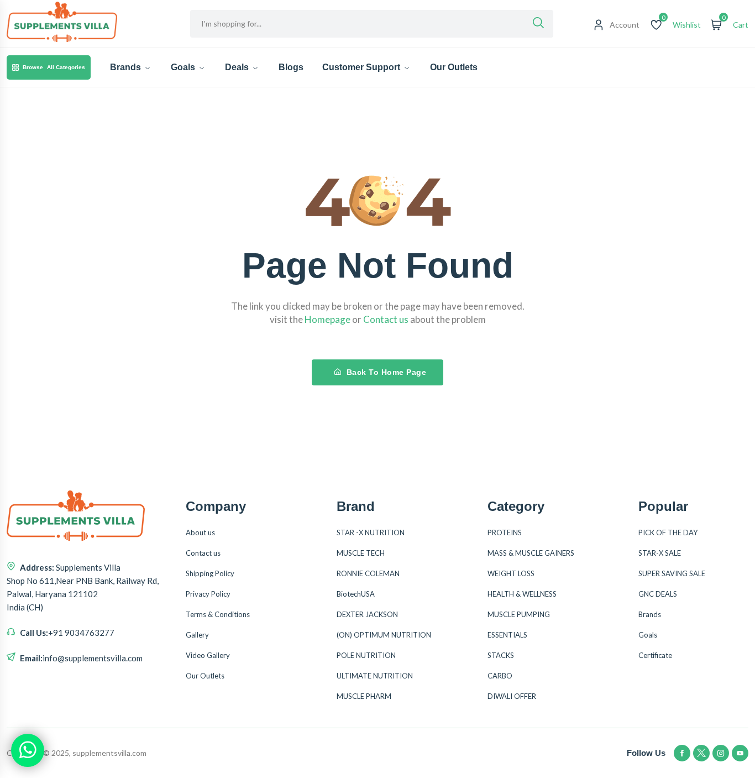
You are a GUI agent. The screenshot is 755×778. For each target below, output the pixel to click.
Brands (126, 67)
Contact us (203, 553)
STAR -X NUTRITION (371, 532)
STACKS (500, 655)
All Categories (54, 67)
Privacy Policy (208, 593)
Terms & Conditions (218, 614)
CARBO (499, 675)
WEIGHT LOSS (510, 573)
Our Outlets (454, 67)
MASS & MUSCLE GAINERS (530, 553)
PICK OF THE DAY (668, 532)
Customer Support (362, 67)
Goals (184, 67)
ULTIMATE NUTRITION (375, 675)
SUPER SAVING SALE (671, 573)
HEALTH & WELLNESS (522, 593)
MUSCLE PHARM (364, 696)
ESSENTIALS (507, 634)
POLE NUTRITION (366, 655)
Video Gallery (208, 655)
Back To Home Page (385, 372)
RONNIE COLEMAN (368, 573)
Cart (740, 24)
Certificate (655, 655)
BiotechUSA (356, 593)
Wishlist (687, 24)
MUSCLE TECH (361, 553)
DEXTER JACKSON (367, 614)
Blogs (291, 67)
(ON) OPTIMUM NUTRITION (384, 634)
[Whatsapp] (27, 750)
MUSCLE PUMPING (518, 614)
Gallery (197, 634)
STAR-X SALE (659, 553)
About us (200, 532)
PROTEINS (504, 532)
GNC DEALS (657, 593)
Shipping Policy (210, 573)
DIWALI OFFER (511, 696)
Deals (238, 67)
